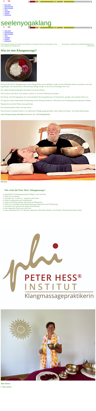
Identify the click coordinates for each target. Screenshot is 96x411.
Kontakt (6, 13)
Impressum (7, 15)
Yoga (6, 10)
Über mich (7, 5)
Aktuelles (7, 11)
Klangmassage (8, 6)
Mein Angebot (8, 8)
